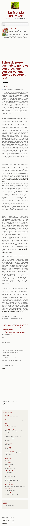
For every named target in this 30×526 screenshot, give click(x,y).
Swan (6, 423)
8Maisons (7, 425)
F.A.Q (7, 520)
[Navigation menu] (3, 24)
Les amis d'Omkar (10, 505)
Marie (6, 419)
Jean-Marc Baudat (9, 429)
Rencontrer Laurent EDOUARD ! (9, 28)
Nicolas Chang (8, 443)
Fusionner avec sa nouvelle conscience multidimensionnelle (15, 324)
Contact (3, 520)
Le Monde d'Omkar (16, 14)
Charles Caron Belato (10, 439)
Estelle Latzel (8, 458)
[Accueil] (15, 5)
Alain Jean (8, 86)
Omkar (6, 475)
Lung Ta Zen (8, 462)
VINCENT (7, 415)
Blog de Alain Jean (6, 404)
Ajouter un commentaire (17, 404)
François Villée (8, 493)
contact (3, 368)
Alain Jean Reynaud (9, 484)
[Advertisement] (15, 50)
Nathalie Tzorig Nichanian (11, 471)
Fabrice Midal (8, 466)
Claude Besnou (8, 435)
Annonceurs (10, 519)
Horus (6, 457)
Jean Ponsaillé (8, 479)
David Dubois (8, 447)
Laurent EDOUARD (9, 451)
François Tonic (8, 488)
